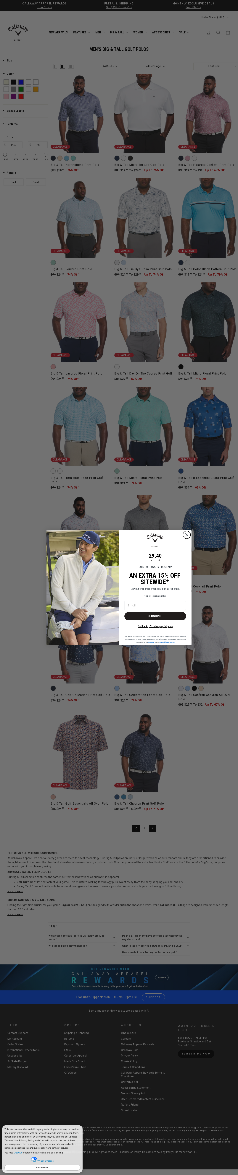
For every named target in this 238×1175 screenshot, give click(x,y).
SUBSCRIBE (155, 616)
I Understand (42, 1167)
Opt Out (18, 1152)
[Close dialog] (187, 535)
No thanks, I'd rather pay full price (155, 626)
